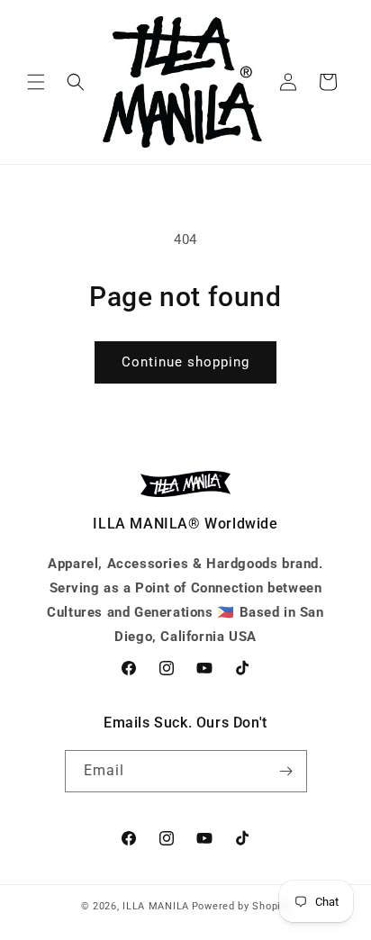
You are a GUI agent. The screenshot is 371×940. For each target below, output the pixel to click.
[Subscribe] (286, 771)
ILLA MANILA (155, 906)
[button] (36, 82)
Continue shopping (185, 362)
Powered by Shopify (241, 906)
